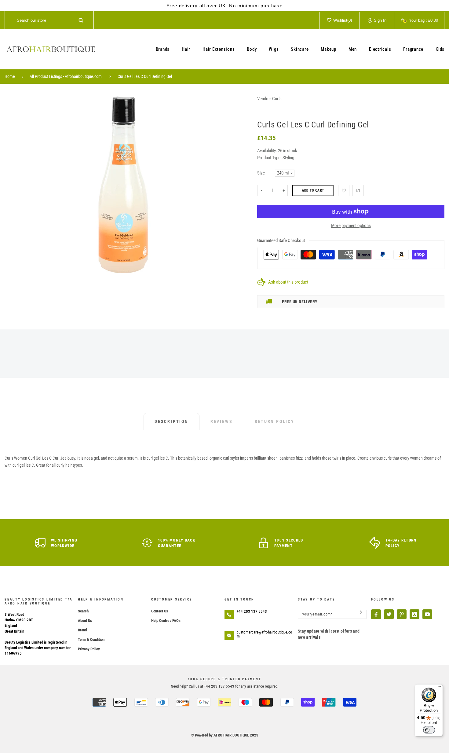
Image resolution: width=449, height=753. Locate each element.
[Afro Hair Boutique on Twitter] (389, 614)
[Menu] (439, 688)
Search (83, 611)
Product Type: (269, 157)
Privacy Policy (89, 649)
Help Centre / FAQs (166, 620)
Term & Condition (91, 639)
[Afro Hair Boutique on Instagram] (414, 614)
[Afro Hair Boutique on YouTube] (427, 614)
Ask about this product (288, 282)
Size (261, 173)
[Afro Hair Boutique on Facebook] (376, 614)
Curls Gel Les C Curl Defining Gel (145, 76)
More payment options (351, 225)
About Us (85, 620)
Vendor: (264, 98)
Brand (82, 630)
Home (10, 76)
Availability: (267, 150)
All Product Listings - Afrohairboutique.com (66, 76)
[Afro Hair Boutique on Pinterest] (402, 614)
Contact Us (159, 611)
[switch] (429, 729)
